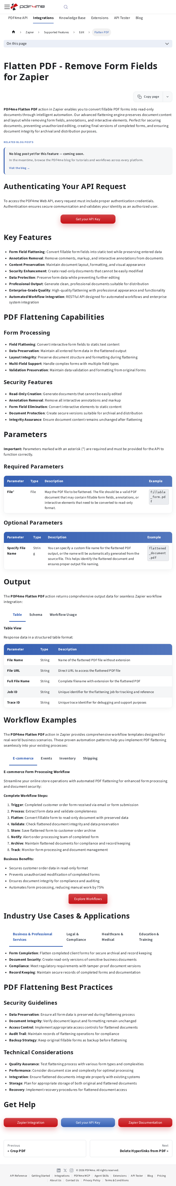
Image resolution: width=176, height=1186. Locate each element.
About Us (55, 1180)
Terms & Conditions (117, 1180)
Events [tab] (46, 758)
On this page (17, 43)
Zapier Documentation (145, 1122)
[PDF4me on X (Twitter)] (65, 1170)
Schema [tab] (35, 614)
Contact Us (72, 1180)
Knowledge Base (72, 17)
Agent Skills (102, 1176)
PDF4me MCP (82, 1176)
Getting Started (41, 1176)
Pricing (161, 1176)
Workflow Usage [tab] (63, 614)
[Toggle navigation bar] (7, 6)
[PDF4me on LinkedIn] (58, 1170)
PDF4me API (18, 17)
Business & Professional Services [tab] (32, 937)
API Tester (122, 17)
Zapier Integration (30, 1122)
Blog (139, 17)
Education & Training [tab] (149, 937)
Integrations (43, 17)
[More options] (167, 97)
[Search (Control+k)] (88, 7)
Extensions (100, 17)
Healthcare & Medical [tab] (112, 937)
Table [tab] (17, 614)
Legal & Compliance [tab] (76, 937)
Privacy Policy (91, 1180)
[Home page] (13, 32)
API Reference (18, 1176)
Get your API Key (88, 219)
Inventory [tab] (67, 758)
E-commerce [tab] (23, 758)
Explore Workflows (88, 898)
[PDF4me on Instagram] (71, 1170)
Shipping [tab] (90, 758)
